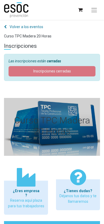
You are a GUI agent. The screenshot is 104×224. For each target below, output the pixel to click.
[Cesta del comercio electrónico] (80, 10)
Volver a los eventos (26, 27)
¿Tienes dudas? (78, 191)
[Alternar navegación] (94, 10)
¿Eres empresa (26, 191)
